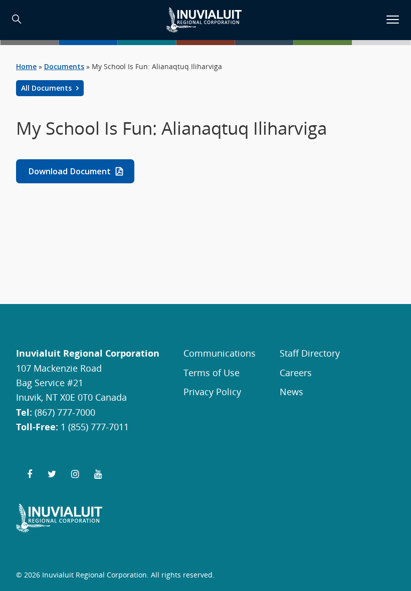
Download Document (69, 171)
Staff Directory (310, 353)
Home (26, 66)
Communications (219, 353)
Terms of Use (211, 372)
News (291, 391)
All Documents (47, 88)
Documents (64, 66)
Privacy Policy (212, 391)
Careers (296, 372)
